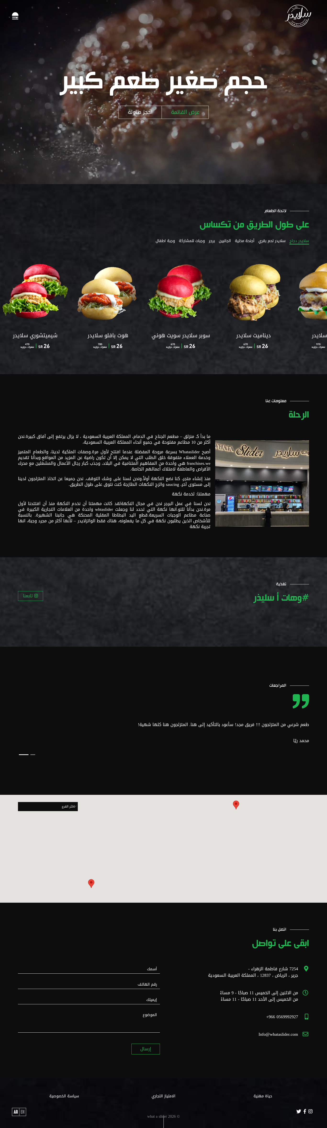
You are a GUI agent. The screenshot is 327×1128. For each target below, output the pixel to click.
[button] (91, 883)
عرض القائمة (185, 112)
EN (22, 1112)
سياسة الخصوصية (64, 1096)
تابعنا (28, 596)
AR (16, 1112)
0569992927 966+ (282, 1017)
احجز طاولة (140, 112)
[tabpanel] (163, 735)
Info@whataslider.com (278, 1034)
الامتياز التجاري (163, 1096)
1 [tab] (30, 754)
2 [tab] (21, 754)
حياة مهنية (263, 1096)
